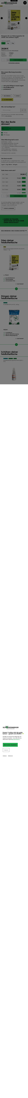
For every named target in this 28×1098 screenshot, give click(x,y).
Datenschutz (10, 755)
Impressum (5, 755)
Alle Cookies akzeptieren (10, 745)
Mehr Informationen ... (16, 739)
